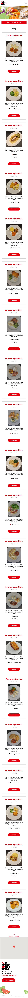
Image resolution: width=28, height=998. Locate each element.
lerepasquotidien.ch (4, 3)
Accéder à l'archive (14, 936)
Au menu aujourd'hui (14, 35)
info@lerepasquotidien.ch (8, 975)
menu (26, 3)
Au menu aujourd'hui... (14, 81)
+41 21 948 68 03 (8, 980)
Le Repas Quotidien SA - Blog (14, 22)
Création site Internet (19, 996)
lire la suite (14, 71)
